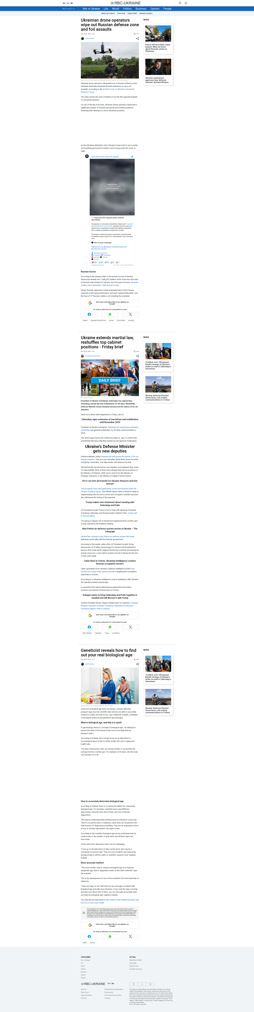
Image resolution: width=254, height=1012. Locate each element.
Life (106, 8)
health (85, 942)
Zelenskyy (98, 633)
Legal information (86, 995)
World (115, 8)
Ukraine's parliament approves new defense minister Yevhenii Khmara (156, 80)
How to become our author (112, 995)
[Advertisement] (109, 128)
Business (141, 8)
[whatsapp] (150, 984)
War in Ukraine (91, 8)
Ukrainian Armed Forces (98, 320)
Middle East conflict (108, 13)
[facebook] (133, 984)
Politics (127, 8)
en (68, 3)
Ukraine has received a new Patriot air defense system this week (107, 536)
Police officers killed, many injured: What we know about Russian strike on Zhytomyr (157, 48)
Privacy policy (108, 992)
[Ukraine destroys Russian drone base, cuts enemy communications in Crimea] (158, 384)
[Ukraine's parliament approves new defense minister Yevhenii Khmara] (158, 67)
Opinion (154, 8)
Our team (84, 998)
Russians (131, 320)
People (167, 8)
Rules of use (85, 992)
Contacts (107, 998)
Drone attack (121, 320)
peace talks (121, 13)
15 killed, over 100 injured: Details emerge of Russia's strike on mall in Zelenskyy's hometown (158, 365)
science (92, 942)
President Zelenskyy (145, 13)
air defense (115, 633)
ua (64, 3)
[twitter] (142, 984)
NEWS (146, 20)
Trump (107, 633)
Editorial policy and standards (113, 989)
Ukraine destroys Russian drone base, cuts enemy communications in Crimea (157, 397)
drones (111, 320)
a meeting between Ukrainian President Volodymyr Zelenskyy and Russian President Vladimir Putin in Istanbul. (109, 606)
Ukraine (85, 320)
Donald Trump (132, 13)
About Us (84, 989)
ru (72, 3)
